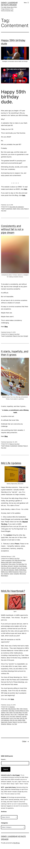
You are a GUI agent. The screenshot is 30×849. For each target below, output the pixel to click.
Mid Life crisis (13, 720)
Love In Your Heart (15, 718)
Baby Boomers (12, 708)
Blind (18, 708)
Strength (25, 336)
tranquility (16, 573)
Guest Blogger (23, 566)
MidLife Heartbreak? (13, 591)
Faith (7, 712)
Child (21, 708)
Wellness (9, 724)
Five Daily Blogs (17, 712)
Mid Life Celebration (9, 570)
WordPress (16, 843)
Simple (25, 722)
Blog (6, 326)
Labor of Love (21, 568)
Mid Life (22, 718)
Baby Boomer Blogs (20, 560)
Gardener (16, 566)
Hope (26, 714)
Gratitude (20, 445)
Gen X (12, 714)
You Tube (14, 724)
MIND (23, 720)
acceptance (8, 560)
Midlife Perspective (14, 571)
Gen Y (16, 714)
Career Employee (16, 562)
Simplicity (6, 573)
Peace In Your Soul (14, 334)
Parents (10, 722)
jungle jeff (14, 568)
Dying (18, 208)
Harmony (3, 568)
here (25, 189)
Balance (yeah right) (6, 562)
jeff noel (8, 568)
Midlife (17, 570)
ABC (6, 708)
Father (11, 712)
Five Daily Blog (20, 564)
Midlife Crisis (4, 571)
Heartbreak (21, 714)
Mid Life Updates (11, 463)
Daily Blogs (12, 710)
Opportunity (4, 722)
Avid (13, 560)
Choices (25, 708)
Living (22, 208)
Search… (3, 759)
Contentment (8, 208)
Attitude (7, 445)
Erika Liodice (12, 564)
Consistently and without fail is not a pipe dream (12, 229)
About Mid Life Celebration (16, 206)
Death (14, 208)
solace (11, 573)
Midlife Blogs (22, 570)
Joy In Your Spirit (10, 716)
